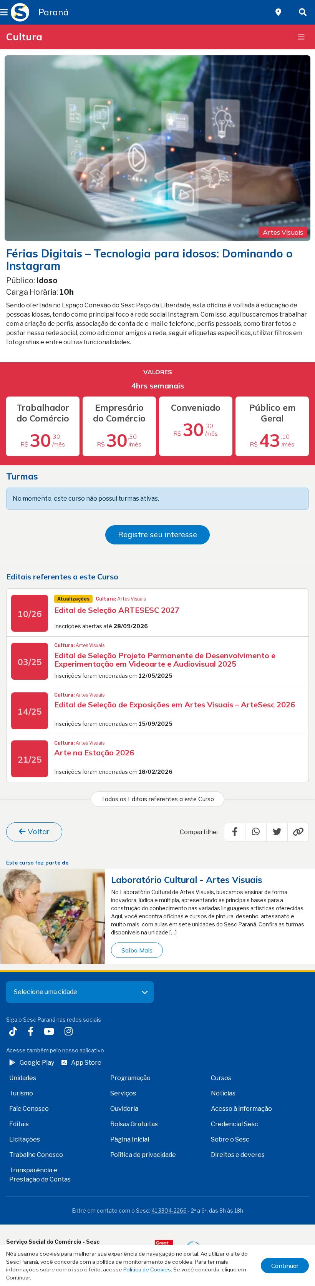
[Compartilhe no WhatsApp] (256, 832)
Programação (130, 1078)
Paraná (53, 12)
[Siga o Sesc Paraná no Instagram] (70, 1032)
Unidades (22, 1078)
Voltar (38, 831)
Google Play (37, 1062)
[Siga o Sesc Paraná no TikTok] (14, 1032)
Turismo (21, 1093)
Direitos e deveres (238, 1154)
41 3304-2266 (169, 1210)
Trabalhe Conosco (36, 1154)
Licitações (24, 1139)
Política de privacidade (143, 1154)
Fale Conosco (29, 1108)
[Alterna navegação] (301, 37)
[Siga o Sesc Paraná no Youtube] (50, 1032)
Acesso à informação (241, 1108)
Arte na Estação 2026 (94, 752)
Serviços (123, 1093)
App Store (86, 1062)
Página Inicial (129, 1139)
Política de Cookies (147, 1269)
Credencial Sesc (234, 1124)
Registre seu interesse (157, 534)
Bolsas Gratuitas (134, 1124)
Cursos (221, 1078)
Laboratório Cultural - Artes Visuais (186, 879)
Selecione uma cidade (45, 992)
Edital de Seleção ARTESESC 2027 (116, 610)
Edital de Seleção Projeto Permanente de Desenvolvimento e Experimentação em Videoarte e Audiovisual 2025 (164, 659)
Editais (19, 1124)
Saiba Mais (137, 950)
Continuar (284, 1265)
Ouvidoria (124, 1108)
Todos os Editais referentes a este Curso (157, 799)
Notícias (223, 1093)
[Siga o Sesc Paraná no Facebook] (32, 1032)
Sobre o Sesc (230, 1139)
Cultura (24, 36)
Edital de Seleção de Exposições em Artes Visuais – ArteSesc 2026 (174, 704)
